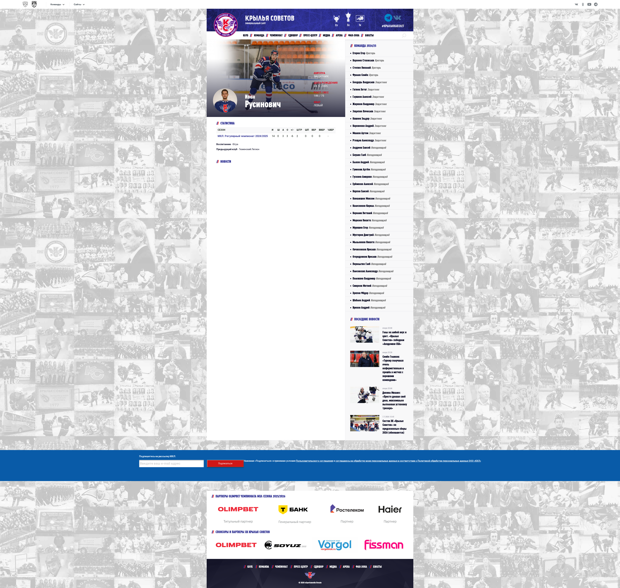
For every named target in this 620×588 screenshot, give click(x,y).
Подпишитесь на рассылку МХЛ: (157, 456)
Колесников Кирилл (371, 205)
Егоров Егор (364, 53)
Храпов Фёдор (368, 292)
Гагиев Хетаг (366, 89)
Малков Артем (367, 133)
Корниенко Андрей (369, 125)
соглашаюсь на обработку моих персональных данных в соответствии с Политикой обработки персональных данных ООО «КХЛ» (408, 461)
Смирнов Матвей (370, 285)
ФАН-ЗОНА (361, 566)
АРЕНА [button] (339, 35)
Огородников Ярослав (372, 256)
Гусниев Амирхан (370, 176)
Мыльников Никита (371, 242)
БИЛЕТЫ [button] (369, 35)
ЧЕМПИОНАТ (281, 566)
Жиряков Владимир (370, 103)
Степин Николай (367, 67)
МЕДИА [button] (326, 35)
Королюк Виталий (370, 213)
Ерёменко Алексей (371, 183)
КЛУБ (250, 566)
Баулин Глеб (367, 154)
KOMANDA (264, 566)
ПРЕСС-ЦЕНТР (301, 566)
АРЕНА (346, 566)
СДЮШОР (318, 566)
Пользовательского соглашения (314, 461)
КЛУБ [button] (245, 35)
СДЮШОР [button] (293, 35)
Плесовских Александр (373, 271)
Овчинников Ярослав (372, 249)
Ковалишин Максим (371, 198)
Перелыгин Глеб (369, 263)
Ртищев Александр (369, 140)
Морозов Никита (370, 220)
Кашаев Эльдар (367, 118)
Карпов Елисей (368, 191)
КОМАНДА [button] (259, 35)
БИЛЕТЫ (377, 566)
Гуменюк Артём (369, 169)
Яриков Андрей (369, 307)
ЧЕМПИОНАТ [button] (276, 35)
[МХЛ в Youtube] (589, 4)
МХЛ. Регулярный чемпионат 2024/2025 (243, 136)
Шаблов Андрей (369, 300)
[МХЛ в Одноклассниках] (583, 4)
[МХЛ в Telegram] (596, 4)
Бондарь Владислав (370, 82)
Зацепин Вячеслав (369, 111)
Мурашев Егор (368, 227)
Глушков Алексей (368, 96)
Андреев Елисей (369, 147)
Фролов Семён (365, 74)
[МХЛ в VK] (576, 4)
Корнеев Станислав (368, 60)
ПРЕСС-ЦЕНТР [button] (310, 35)
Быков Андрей (369, 162)
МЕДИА (333, 566)
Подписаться (225, 463)
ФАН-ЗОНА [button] (353, 35)
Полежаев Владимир (372, 278)
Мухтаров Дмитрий (371, 234)
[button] (404, 35)
